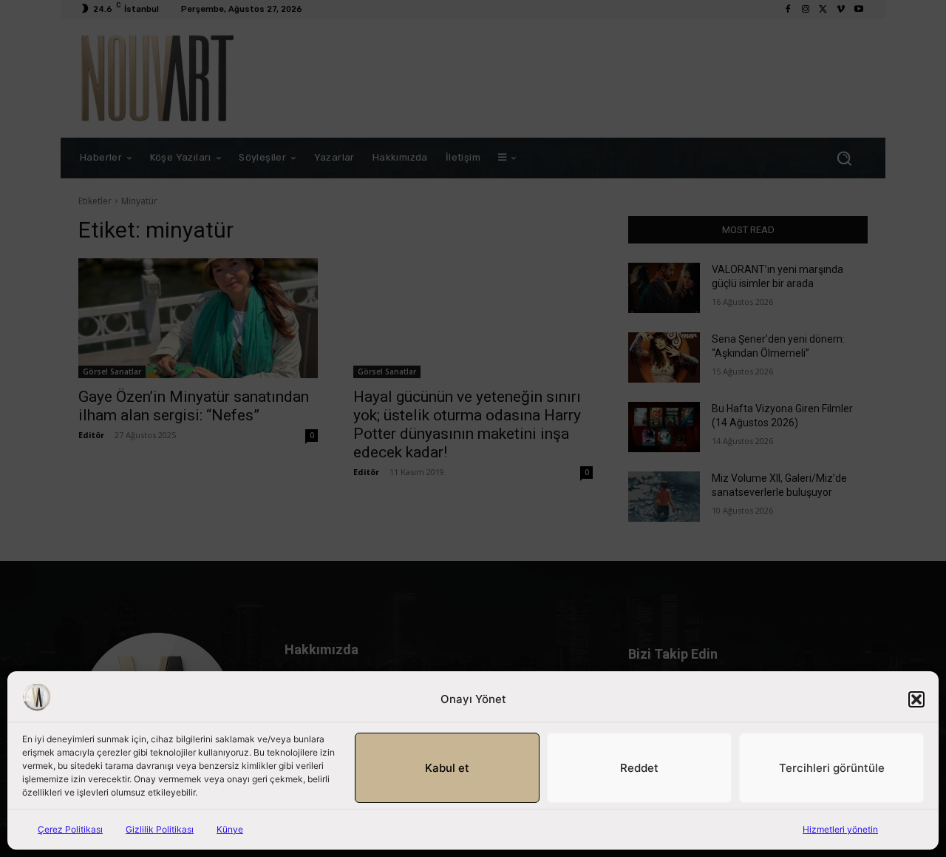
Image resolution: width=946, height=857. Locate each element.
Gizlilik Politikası (160, 829)
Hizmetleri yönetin (840, 829)
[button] (916, 699)
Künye (230, 829)
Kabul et (447, 768)
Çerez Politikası (70, 829)
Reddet (639, 768)
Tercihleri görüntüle (832, 768)
